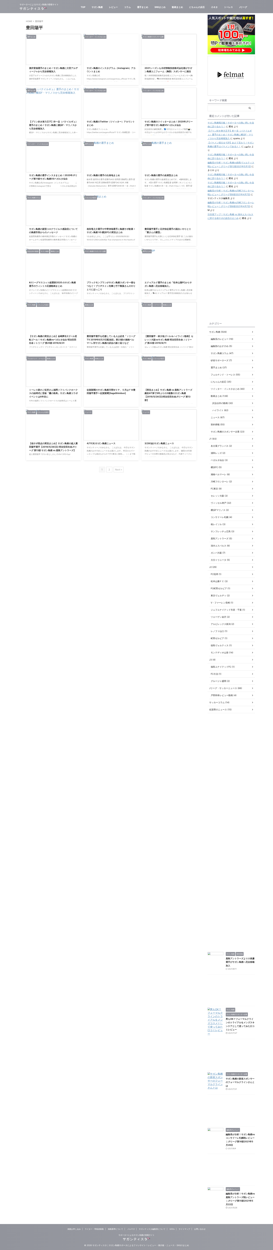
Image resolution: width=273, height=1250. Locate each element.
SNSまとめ (160, 7)
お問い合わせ (200, 1229)
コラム (127, 7)
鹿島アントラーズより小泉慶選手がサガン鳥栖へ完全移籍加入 (240, 962)
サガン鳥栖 (97, 7)
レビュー (113, 7)
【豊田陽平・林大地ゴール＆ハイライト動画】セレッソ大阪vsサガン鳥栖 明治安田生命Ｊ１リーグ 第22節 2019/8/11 (169, 339)
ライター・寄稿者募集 (94, 1229)
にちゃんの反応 (197, 7)
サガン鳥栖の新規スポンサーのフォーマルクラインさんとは (240, 1082)
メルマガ (131, 1229)
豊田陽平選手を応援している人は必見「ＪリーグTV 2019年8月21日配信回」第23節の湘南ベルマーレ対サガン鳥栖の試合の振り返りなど (111, 339)
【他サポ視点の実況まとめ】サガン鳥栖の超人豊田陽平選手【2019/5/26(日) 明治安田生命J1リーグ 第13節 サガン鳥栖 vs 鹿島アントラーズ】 (53, 446)
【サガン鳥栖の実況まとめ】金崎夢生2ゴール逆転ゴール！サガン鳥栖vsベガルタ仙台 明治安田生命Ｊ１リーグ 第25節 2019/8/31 (53, 339)
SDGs (172, 1229)
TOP (83, 7)
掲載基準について (115, 1229)
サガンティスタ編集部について (152, 1229)
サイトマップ (184, 1229)
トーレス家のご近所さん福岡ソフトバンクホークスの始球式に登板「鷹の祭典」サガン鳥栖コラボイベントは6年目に (53, 393)
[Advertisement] (231, 271)
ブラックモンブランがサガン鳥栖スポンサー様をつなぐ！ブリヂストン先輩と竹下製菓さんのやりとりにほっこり (111, 286)
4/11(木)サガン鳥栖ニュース (101, 443)
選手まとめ (142, 7)
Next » (118, 469)
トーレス (228, 7)
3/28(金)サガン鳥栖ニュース (159, 443)
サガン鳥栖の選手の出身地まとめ (103, 175)
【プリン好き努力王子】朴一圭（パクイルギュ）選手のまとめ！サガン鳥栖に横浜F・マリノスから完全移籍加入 (53, 125)
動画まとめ (177, 7)
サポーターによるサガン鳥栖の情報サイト (136, 1235)
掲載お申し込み (74, 1229)
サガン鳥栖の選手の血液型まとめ (161, 175)
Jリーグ (243, 7)
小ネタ (214, 7)
